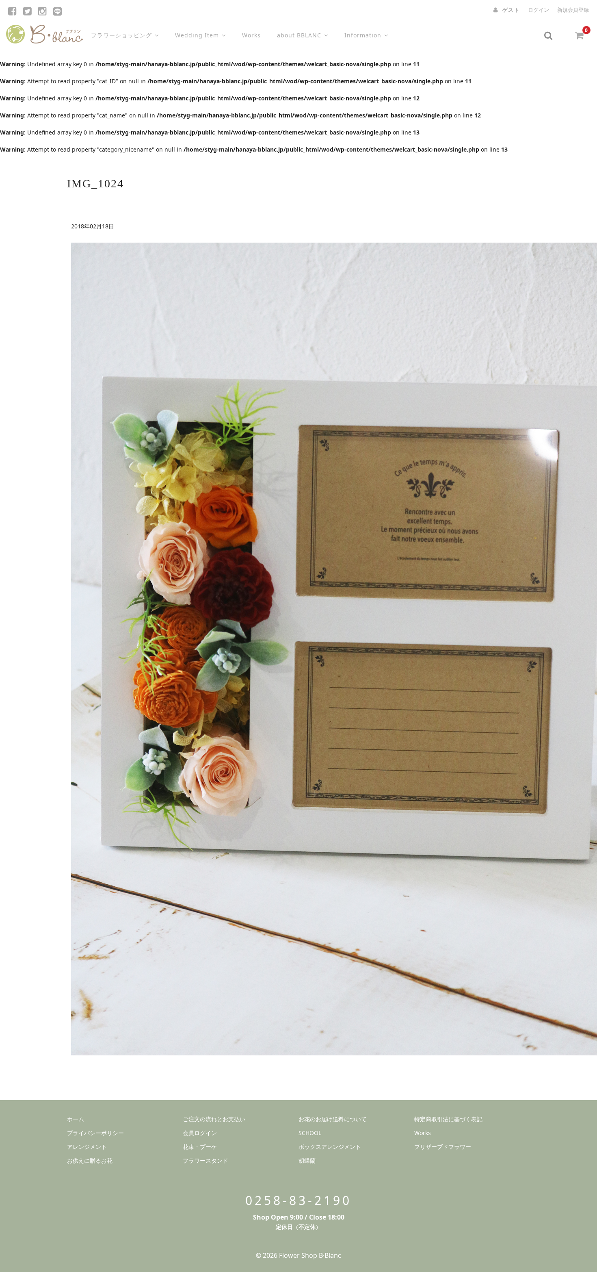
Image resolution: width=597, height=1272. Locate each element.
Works (251, 35)
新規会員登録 (573, 9)
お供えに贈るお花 (89, 1160)
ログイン (538, 9)
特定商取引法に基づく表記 (448, 1119)
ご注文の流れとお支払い (214, 1119)
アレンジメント (87, 1146)
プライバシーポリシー (95, 1133)
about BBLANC (299, 35)
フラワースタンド (205, 1160)
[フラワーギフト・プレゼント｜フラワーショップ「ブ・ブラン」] (44, 32)
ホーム (75, 1119)
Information (362, 35)
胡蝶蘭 (307, 1160)
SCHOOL (309, 1133)
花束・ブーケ (200, 1146)
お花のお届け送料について (332, 1119)
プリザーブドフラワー (442, 1146)
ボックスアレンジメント (329, 1146)
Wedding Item (197, 35)
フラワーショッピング (121, 35)
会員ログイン (200, 1133)
